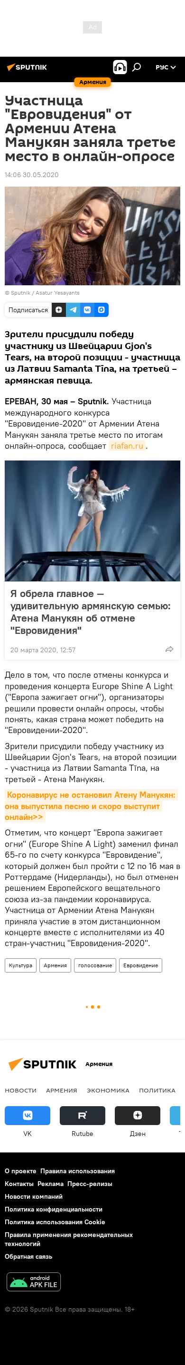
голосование (95, 965)
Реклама (50, 1183)
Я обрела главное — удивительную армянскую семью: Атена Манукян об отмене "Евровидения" (90, 611)
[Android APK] (33, 1283)
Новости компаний (34, 1196)
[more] (169, 649)
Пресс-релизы (89, 1183)
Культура (20, 965)
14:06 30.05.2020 (32, 175)
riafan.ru (127, 445)
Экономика (108, 1090)
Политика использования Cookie (55, 1222)
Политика (157, 1090)
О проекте (21, 1171)
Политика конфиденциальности (53, 1209)
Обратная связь (28, 1256)
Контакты (19, 1183)
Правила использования (77, 1171)
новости (21, 1090)
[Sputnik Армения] (28, 71)
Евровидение (140, 965)
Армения (55, 965)
